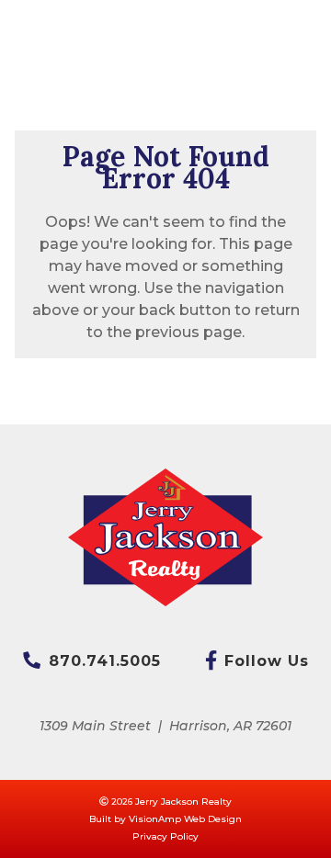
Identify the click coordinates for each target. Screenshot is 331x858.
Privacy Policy (165, 836)
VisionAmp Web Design (185, 819)
